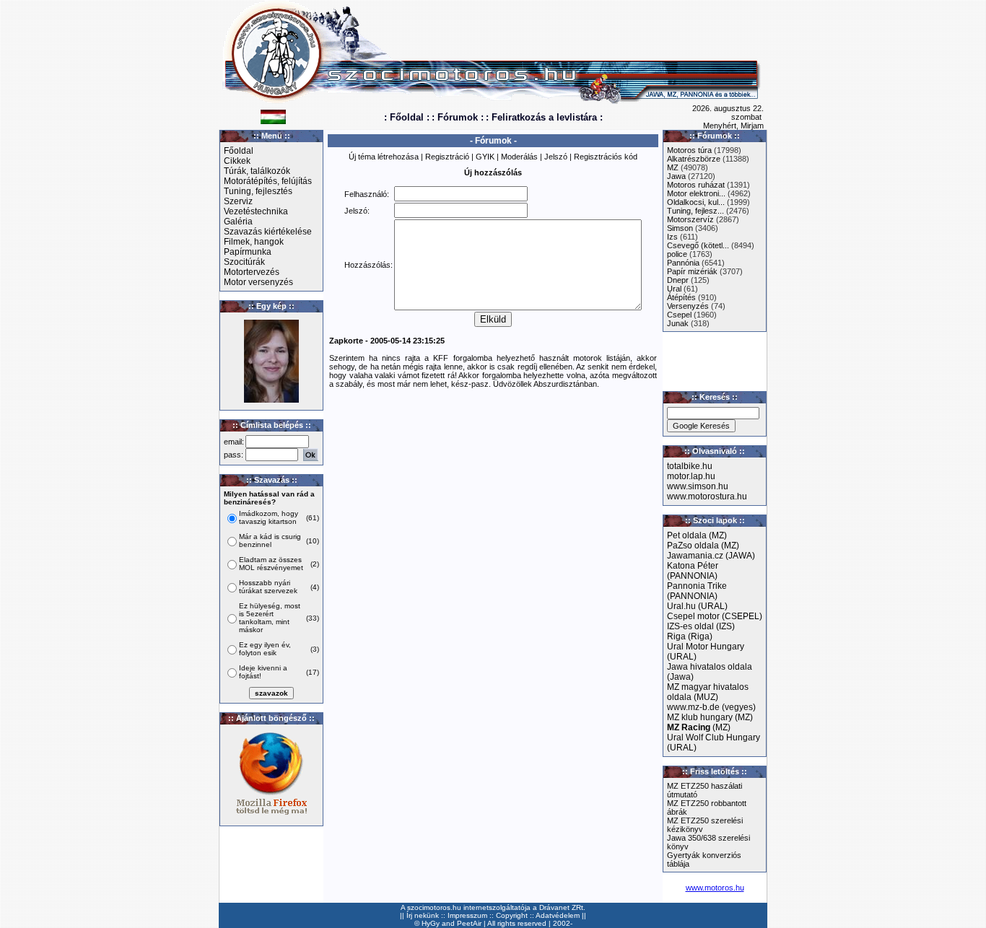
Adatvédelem (558, 915)
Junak (678, 323)
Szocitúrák (244, 262)
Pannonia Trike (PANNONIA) (697, 591)
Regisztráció (447, 156)
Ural (674, 288)
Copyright (512, 915)
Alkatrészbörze (693, 158)
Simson (680, 228)
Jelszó (555, 156)
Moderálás (519, 156)
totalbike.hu (689, 466)
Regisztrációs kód (605, 156)
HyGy (431, 923)
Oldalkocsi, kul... (696, 202)
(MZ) (698, 727)
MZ (673, 167)
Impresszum (467, 915)
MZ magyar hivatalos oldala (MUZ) (708, 692)
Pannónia (683, 262)
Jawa (676, 176)
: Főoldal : (406, 117)
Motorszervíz (690, 219)
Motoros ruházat (696, 184)
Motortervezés (251, 272)
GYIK (485, 156)
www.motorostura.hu (707, 496)
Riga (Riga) (689, 636)
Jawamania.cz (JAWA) (711, 556)
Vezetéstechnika (256, 211)
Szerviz (238, 201)
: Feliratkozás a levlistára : (544, 117)
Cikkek (237, 161)
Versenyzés (688, 306)
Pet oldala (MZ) (697, 535)
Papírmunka (247, 252)
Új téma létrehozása (384, 156)
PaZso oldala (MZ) (703, 545)
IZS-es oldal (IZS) (701, 626)
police (677, 254)
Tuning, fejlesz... (695, 210)
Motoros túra (689, 150)
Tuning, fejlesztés (258, 191)
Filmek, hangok (254, 242)
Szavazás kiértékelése (268, 232)
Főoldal (238, 151)
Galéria (238, 221)
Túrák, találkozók (257, 171)
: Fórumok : (458, 117)
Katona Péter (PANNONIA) (692, 571)
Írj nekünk (422, 915)
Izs (672, 236)
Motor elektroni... (696, 193)
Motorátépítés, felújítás (268, 181)
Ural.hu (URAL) (697, 606)
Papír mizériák (692, 271)
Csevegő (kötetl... (698, 245)
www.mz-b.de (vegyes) (711, 707)
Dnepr (678, 280)
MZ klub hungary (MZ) (710, 717)
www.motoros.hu (715, 887)
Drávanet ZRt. (562, 907)
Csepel (679, 314)
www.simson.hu (697, 486)
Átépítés (681, 297)
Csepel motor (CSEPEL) (714, 616)
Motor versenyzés (258, 282)
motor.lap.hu (691, 476)
